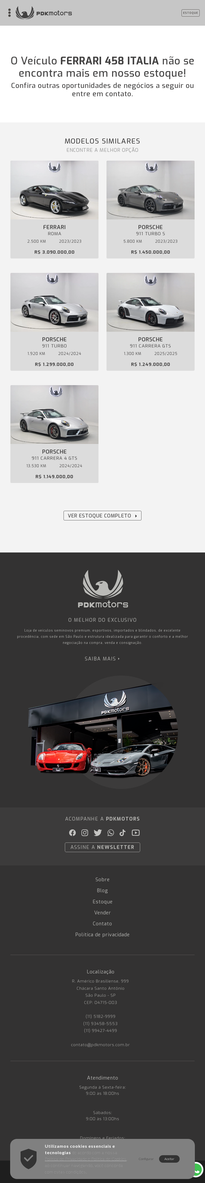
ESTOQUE (190, 13)
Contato (102, 924)
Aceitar (169, 1159)
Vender (102, 913)
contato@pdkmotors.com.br (100, 1044)
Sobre (103, 879)
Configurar (146, 1159)
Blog (102, 890)
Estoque (103, 902)
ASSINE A (102, 847)
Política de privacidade (102, 934)
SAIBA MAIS (100, 659)
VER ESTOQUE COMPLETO (99, 516)
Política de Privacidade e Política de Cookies (86, 1159)
